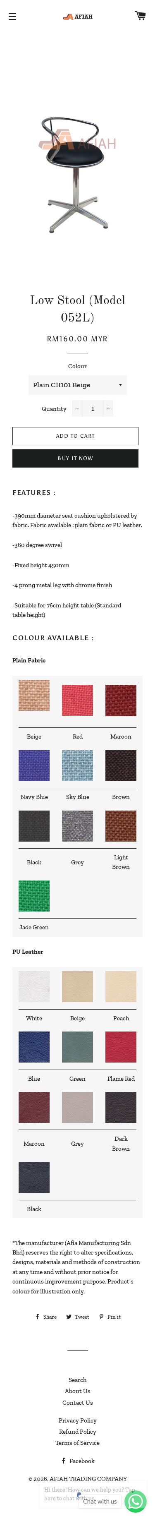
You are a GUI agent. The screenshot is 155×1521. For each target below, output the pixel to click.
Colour (77, 366)
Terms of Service (77, 1443)
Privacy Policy (78, 1420)
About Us (78, 1391)
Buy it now (75, 458)
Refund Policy (77, 1431)
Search (77, 1380)
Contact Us (77, 1402)
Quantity (54, 409)
